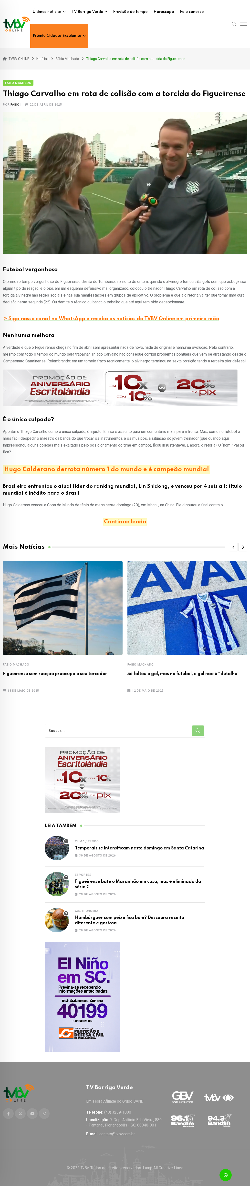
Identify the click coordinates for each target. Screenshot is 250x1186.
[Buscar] (234, 24)
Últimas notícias (47, 12)
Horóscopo (164, 12)
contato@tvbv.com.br (117, 1134)
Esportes (83, 875)
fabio (15, 104)
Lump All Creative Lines (163, 1168)
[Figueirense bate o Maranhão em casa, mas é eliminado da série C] (57, 884)
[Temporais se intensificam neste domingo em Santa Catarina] (57, 848)
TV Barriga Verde (87, 12)
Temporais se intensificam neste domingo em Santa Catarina (139, 848)
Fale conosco (192, 12)
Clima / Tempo (87, 841)
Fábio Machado (16, 664)
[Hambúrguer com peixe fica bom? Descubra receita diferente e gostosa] (57, 920)
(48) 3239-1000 (117, 1112)
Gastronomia (87, 911)
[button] (233, 547)
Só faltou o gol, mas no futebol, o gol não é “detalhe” (183, 674)
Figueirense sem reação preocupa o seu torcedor (55, 674)
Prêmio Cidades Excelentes (57, 36)
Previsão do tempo (130, 12)
